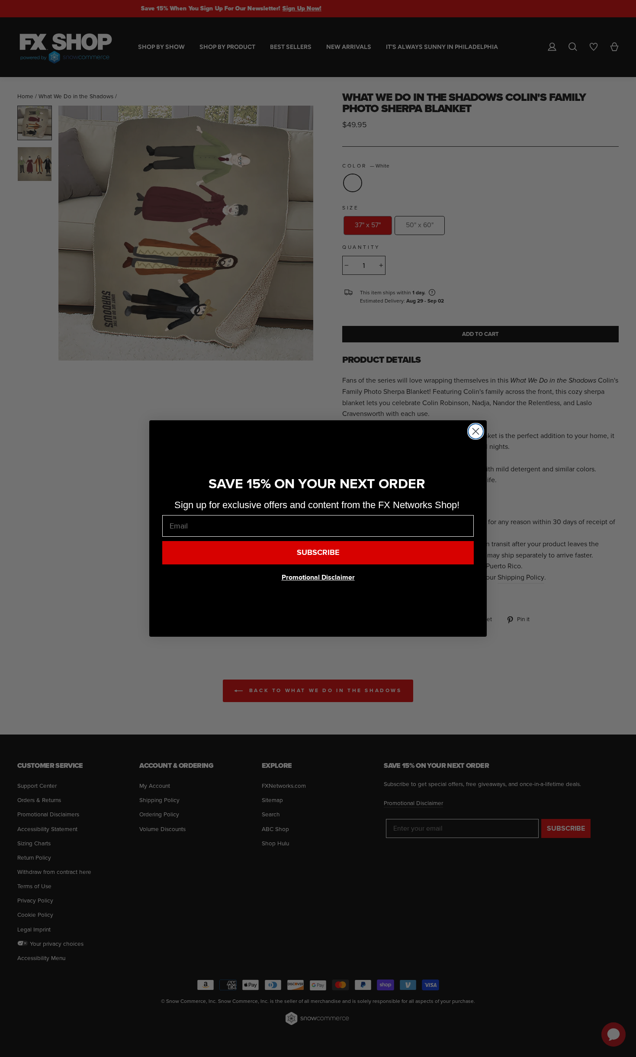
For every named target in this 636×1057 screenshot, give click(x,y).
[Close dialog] (475, 431)
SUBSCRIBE (318, 553)
